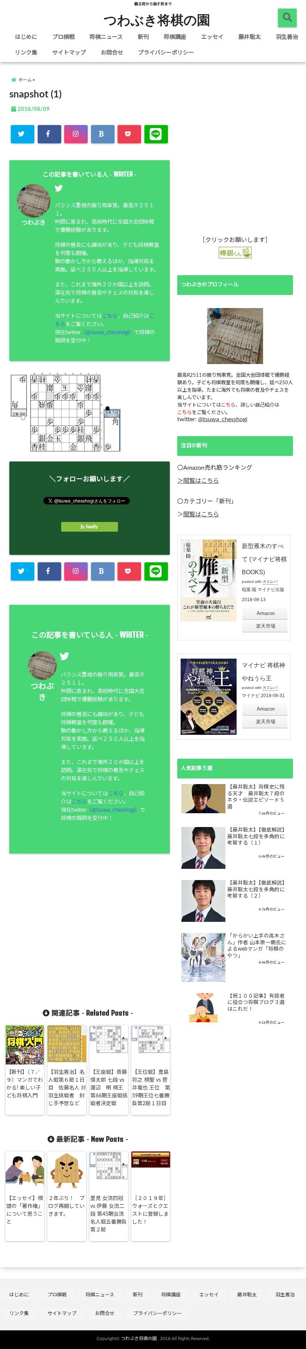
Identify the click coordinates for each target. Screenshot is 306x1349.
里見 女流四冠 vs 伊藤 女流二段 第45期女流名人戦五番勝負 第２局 (108, 1214)
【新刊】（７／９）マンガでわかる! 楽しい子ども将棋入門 (24, 1084)
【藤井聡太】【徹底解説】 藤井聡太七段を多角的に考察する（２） (257, 889)
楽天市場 (265, 626)
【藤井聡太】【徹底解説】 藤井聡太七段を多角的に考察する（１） (257, 836)
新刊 (143, 37)
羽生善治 (287, 37)
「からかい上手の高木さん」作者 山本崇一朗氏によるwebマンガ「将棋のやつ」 (256, 945)
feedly (92, 527)
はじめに (26, 37)
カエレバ (270, 581)
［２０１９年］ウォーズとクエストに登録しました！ (150, 1210)
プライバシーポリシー (166, 53)
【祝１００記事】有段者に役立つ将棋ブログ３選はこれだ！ (256, 1003)
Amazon (266, 613)
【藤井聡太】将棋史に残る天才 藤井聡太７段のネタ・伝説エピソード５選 (256, 796)
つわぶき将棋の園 (157, 19)
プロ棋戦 (63, 37)
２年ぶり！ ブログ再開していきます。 (66, 1206)
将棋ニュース (106, 37)
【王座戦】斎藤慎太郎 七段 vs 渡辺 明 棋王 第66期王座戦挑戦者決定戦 (109, 1088)
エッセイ (212, 37)
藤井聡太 (249, 37)
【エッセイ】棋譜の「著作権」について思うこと (24, 1210)
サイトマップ (69, 53)
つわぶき (34, 223)
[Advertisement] (75, 936)
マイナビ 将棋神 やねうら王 (263, 671)
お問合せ (112, 53)
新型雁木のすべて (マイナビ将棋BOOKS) (264, 559)
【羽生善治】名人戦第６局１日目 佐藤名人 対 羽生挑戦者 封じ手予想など (67, 1088)
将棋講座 (175, 37)
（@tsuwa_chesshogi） (107, 332)
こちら (110, 316)
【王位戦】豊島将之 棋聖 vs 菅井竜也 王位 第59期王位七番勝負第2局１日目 (151, 1088)
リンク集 (26, 53)
